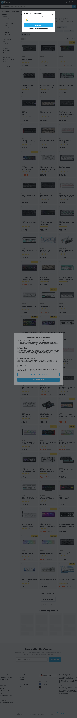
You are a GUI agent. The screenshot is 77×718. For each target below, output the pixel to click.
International (32, 20)
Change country (38, 25)
